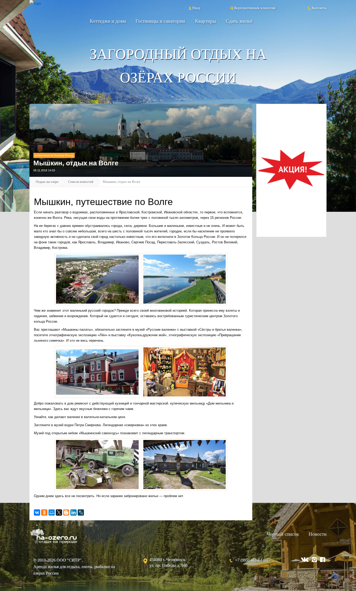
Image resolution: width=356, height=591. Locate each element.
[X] (59, 512)
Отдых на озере (47, 182)
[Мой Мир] (51, 512)
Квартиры (205, 21)
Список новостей (80, 182)
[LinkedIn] (73, 512)
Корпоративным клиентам (254, 8)
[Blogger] (66, 512)
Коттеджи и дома (108, 21)
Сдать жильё (239, 21)
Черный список (283, 534)
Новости (318, 534)
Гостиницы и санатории (160, 21)
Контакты (319, 8)
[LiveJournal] (81, 512)
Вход (196, 8)
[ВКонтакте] (37, 512)
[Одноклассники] (44, 512)
